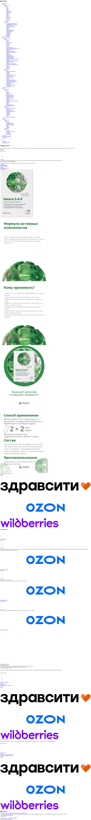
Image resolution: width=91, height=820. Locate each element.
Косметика (4, 3)
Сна (7, 65)
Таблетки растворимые (11, 85)
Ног (7, 15)
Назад (4, 4)
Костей (8, 53)
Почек (8, 62)
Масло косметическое (10, 30)
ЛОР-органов (9, 122)
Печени (8, 59)
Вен (7, 7)
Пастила (8, 113)
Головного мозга (10, 47)
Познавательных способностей (12, 60)
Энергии (8, 67)
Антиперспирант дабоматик (12, 23)
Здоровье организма (6, 36)
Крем (8, 28)
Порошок (8, 84)
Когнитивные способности (11, 52)
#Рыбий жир (2, 754)
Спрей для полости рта (11, 79)
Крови (8, 103)
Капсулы (8, 27)
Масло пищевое (9, 110)
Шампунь (8, 34)
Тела (7, 20)
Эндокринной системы (11, 105)
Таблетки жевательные (11, 81)
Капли (8, 74)
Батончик (8, 112)
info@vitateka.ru (10, 815)
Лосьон (8, 29)
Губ (7, 9)
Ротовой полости (10, 104)
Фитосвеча (9, 82)
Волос (8, 8)
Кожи (8, 10)
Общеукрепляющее (10, 57)
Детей (8, 127)
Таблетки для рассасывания (12, 80)
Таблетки (8, 73)
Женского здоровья (10, 49)
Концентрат (9, 86)
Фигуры (8, 66)
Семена (8, 115)
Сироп (8, 77)
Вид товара (7, 21)
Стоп (8, 18)
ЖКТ (8, 68)
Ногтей (8, 16)
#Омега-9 (14, 161)
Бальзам (8, 35)
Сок (7, 116)
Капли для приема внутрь (11, 75)
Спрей (8, 78)
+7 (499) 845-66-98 (3, 815)
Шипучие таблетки (10, 83)
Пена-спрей (9, 32)
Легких (8, 54)
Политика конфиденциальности (6, 819)
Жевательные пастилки (11, 26)
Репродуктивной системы (11, 63)
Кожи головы (9, 11)
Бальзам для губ (9, 25)
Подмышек (9, 17)
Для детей (4, 118)
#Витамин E (10, 161)
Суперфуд (4, 87)
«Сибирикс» (12, 818)
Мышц (8, 14)
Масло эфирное (9, 31)
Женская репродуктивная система (13, 48)
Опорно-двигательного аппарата (13, 58)
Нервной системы (10, 56)
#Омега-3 (2, 161)
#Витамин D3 (2, 684)
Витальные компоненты (7, 136)
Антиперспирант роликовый (12, 24)
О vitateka (4, 135)
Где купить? (5, 137)
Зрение (8, 50)
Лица (8, 13)
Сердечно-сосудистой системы (12, 64)
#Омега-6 (5, 161)
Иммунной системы (10, 51)
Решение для (7, 5)
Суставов (8, 19)
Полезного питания (10, 61)
